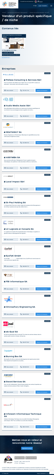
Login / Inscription (43, 5)
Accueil (4, 12)
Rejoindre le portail (27, 448)
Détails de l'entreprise (42, 90)
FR (34, 5)
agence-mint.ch (49, 473)
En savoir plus (5, 57)
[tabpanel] (13, 46)
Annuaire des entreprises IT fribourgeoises (17, 12)
